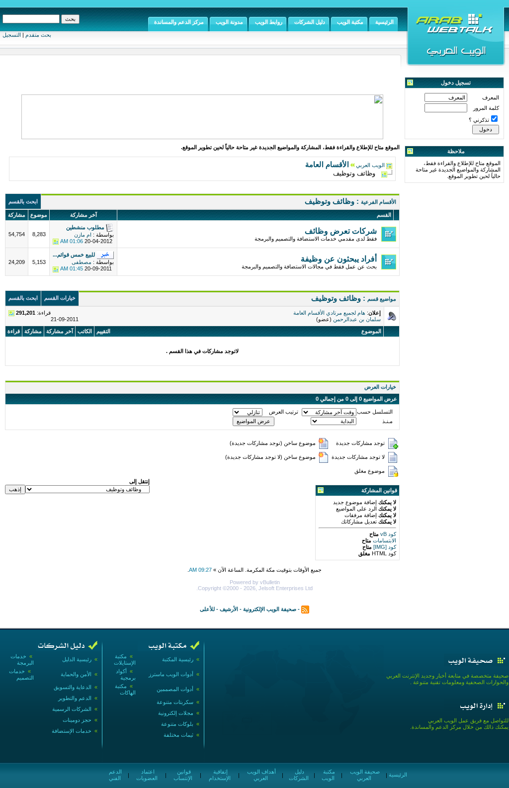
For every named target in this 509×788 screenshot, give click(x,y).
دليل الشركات (299, 775)
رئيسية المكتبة (177, 659)
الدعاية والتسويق (72, 687)
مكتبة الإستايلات (125, 659)
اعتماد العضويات (147, 775)
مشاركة (33, 331)
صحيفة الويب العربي (364, 775)
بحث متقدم (38, 35)
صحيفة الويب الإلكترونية (269, 609)
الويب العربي (370, 165)
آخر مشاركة (59, 331)
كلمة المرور (486, 108)
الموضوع (371, 331)
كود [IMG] (384, 547)
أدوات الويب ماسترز (171, 674)
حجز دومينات (77, 720)
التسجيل (11, 35)
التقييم (103, 331)
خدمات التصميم (21, 674)
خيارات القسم (60, 298)
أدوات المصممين (175, 689)
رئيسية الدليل (76, 659)
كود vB (387, 534)
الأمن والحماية (76, 674)
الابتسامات (383, 540)
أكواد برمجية (126, 674)
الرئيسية (397, 775)
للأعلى (207, 609)
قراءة (13, 331)
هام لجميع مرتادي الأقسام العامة (329, 313)
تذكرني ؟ (479, 120)
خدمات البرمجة (22, 659)
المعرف (490, 97)
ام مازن (82, 235)
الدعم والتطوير (74, 698)
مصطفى (81, 262)
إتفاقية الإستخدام (220, 775)
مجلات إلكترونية (175, 713)
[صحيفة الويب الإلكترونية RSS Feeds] (305, 609)
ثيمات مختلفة (178, 735)
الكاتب (85, 331)
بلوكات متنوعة (177, 724)
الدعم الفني (114, 775)
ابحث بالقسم (23, 201)
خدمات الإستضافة (71, 731)
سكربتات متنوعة (175, 702)
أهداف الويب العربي (261, 775)
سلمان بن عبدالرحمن (357, 319)
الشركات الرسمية (71, 709)
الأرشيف (229, 609)
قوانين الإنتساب (182, 775)
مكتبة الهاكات (125, 689)
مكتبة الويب (328, 775)
